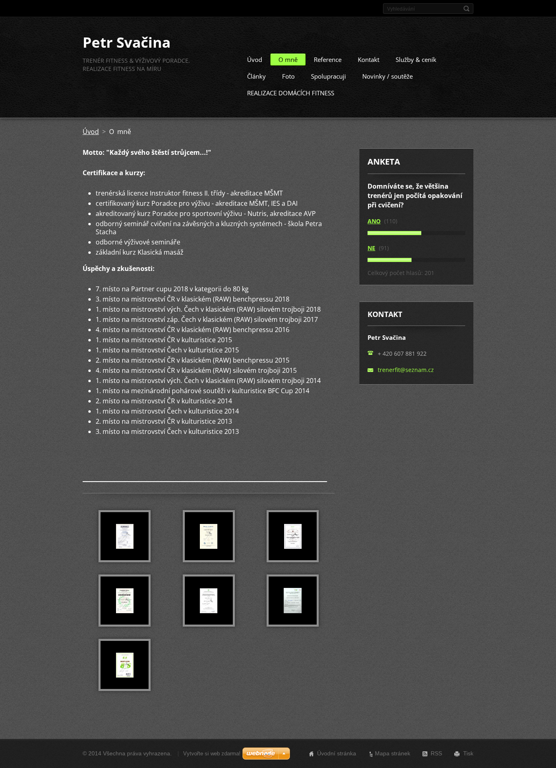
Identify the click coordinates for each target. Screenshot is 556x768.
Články (256, 76)
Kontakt (368, 59)
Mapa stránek (392, 753)
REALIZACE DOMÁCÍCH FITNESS (290, 93)
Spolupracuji (328, 76)
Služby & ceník (416, 59)
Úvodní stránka (336, 753)
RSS (436, 753)
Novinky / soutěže (387, 76)
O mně (288, 59)
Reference (327, 59)
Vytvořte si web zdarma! (212, 753)
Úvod (254, 59)
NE (371, 248)
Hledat (466, 8)
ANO (374, 221)
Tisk (468, 753)
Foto (288, 76)
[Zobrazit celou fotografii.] (125, 536)
